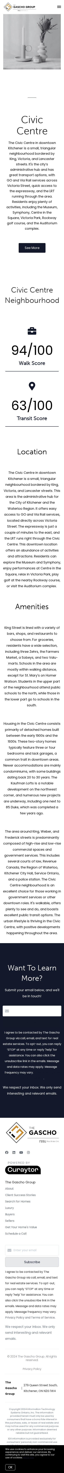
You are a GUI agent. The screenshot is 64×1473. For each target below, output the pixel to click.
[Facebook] (6, 1152)
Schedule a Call (15, 1234)
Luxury (9, 1208)
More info (28, 1457)
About (9, 1189)
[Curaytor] (23, 1173)
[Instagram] (28, 1152)
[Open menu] (59, 7)
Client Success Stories (20, 1195)
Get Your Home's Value (21, 1227)
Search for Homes (17, 1201)
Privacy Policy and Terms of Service (30, 1317)
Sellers (9, 1221)
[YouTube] (21, 1152)
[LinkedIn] (13, 1152)
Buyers (10, 1214)
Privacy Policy (32, 1369)
